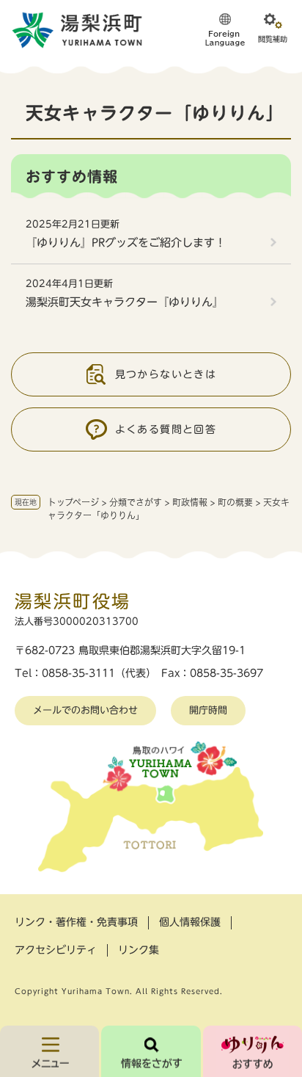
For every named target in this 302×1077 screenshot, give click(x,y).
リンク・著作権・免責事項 (76, 922)
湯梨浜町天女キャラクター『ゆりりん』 (125, 302)
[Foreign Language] (225, 29)
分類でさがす (135, 502)
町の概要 (235, 502)
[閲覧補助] (273, 29)
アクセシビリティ (56, 950)
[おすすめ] (252, 1051)
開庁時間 (208, 710)
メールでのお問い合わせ (85, 710)
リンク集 (138, 950)
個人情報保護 (190, 922)
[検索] (150, 1051)
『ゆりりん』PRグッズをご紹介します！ (126, 242)
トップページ (73, 502)
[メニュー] (49, 1051)
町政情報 (189, 502)
